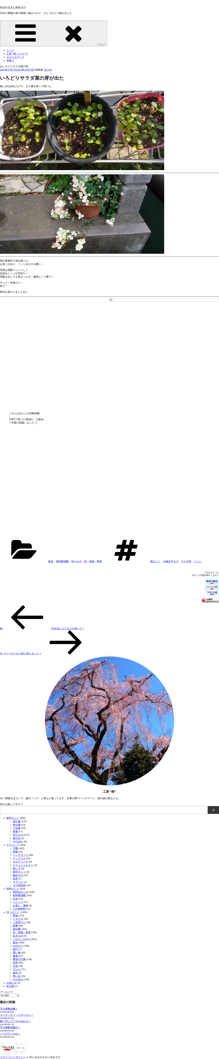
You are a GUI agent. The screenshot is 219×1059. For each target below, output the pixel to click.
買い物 (17, 952)
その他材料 (19, 908)
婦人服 (17, 821)
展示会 (17, 838)
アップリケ (19, 858)
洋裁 (15, 848)
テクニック (12, 845)
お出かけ (18, 945)
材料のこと (12, 888)
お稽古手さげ (170, 561)
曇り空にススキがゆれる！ (15, 1021)
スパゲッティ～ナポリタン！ (16, 1015)
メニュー (101, 44)
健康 (15, 956)
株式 (15, 972)
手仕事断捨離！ (9, 1008)
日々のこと (12, 912)
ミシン (197, 561)
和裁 (15, 851)
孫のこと (155, 561)
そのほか (18, 841)
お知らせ (11, 982)
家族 (50, 561)
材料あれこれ (20, 892)
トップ (10, 50)
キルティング (20, 861)
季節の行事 (19, 959)
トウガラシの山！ (10, 1033)
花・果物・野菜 (93, 561)
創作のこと (12, 818)
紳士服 (17, 824)
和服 (15, 831)
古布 (15, 898)
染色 (15, 878)
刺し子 (17, 868)
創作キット (19, 871)
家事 (15, 925)
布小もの (76, 561)
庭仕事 (17, 929)
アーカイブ (6, 992)
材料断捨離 (62, 561)
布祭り (10, 60)
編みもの (18, 875)
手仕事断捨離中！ (10, 1027)
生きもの (18, 935)
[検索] (213, 810)
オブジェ (18, 882)
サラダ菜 (186, 561)
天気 (15, 966)
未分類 (10, 986)
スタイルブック (15, 57)
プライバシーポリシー (13, 1057)
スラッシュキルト (23, 865)
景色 (15, 962)
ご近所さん (19, 922)
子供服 (17, 828)
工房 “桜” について (17, 53)
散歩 (15, 942)
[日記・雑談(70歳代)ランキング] (210, 602)
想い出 (17, 976)
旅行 (15, 949)
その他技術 (19, 885)
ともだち (18, 919)
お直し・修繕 (20, 905)
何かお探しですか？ (11, 804)
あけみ (48, 69)
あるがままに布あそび (13, 7)
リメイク (18, 902)
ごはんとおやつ (22, 939)
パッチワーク (20, 855)
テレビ (17, 969)
